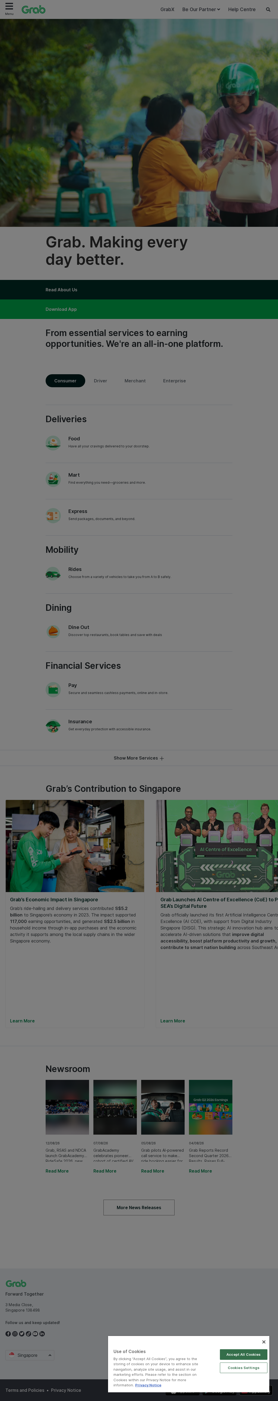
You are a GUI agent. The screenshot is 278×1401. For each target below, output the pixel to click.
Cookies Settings (244, 1368)
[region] (188, 1364)
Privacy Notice (148, 1385)
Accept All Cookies (243, 1354)
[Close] (264, 1342)
